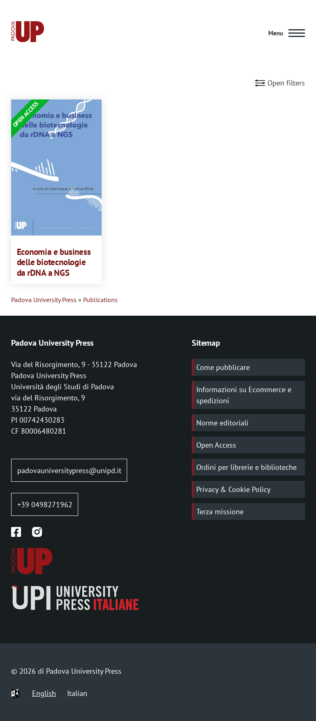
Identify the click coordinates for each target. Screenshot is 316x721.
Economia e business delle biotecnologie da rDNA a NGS (54, 262)
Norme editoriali (222, 423)
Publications (100, 300)
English (44, 693)
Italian (77, 693)
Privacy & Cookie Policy (233, 489)
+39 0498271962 (44, 504)
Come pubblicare (223, 367)
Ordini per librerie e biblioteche (246, 467)
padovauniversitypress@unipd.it (69, 470)
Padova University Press (44, 300)
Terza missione (220, 511)
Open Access (216, 445)
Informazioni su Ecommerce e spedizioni (243, 395)
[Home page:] (27, 33)
